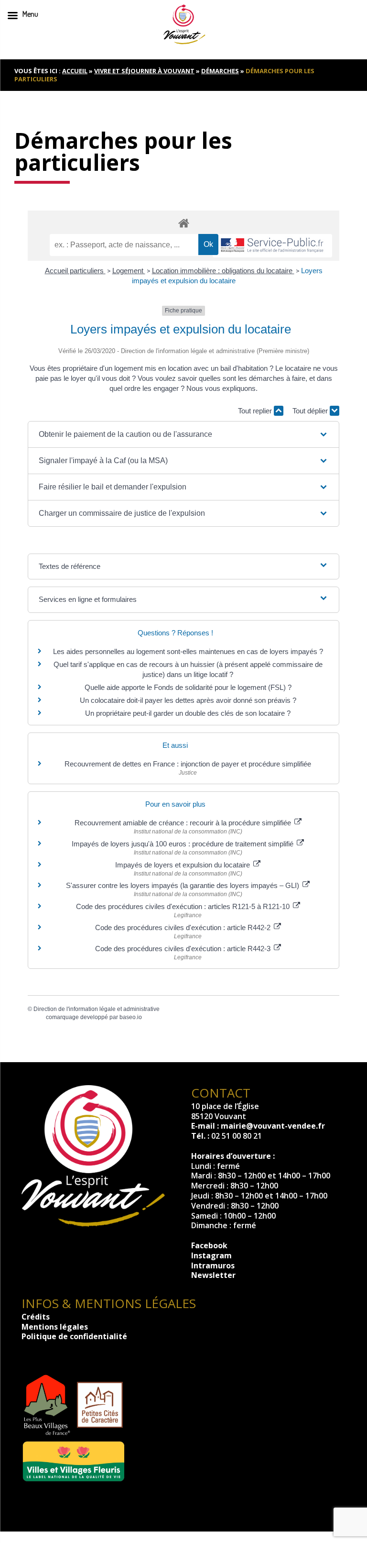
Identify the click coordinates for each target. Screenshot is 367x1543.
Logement (128, 270)
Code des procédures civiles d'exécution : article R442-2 (183, 927)
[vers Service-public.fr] (272, 245)
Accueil (74, 71)
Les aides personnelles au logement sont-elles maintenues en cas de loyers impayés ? (188, 651)
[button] (183, 434)
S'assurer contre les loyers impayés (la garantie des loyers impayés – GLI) (183, 885)
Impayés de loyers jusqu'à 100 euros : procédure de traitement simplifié (183, 844)
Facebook (209, 1245)
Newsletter (213, 1275)
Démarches (220, 71)
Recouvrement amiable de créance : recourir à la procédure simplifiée (184, 823)
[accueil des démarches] (183, 223)
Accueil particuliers (75, 270)
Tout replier (256, 411)
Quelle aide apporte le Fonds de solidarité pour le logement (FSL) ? (188, 687)
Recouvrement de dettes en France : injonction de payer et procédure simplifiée (188, 764)
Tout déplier (311, 411)
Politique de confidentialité (74, 1336)
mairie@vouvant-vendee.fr (273, 1126)
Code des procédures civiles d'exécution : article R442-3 (183, 948)
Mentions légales (55, 1326)
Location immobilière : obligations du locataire (223, 270)
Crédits (36, 1316)
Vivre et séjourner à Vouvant (144, 71)
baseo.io (130, 1017)
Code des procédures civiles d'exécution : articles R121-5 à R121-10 (183, 906)
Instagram (211, 1255)
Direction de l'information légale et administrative (96, 1009)
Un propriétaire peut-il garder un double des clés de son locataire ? (188, 713)
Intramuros (213, 1265)
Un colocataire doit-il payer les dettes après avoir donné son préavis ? (188, 700)
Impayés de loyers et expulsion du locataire (183, 865)
